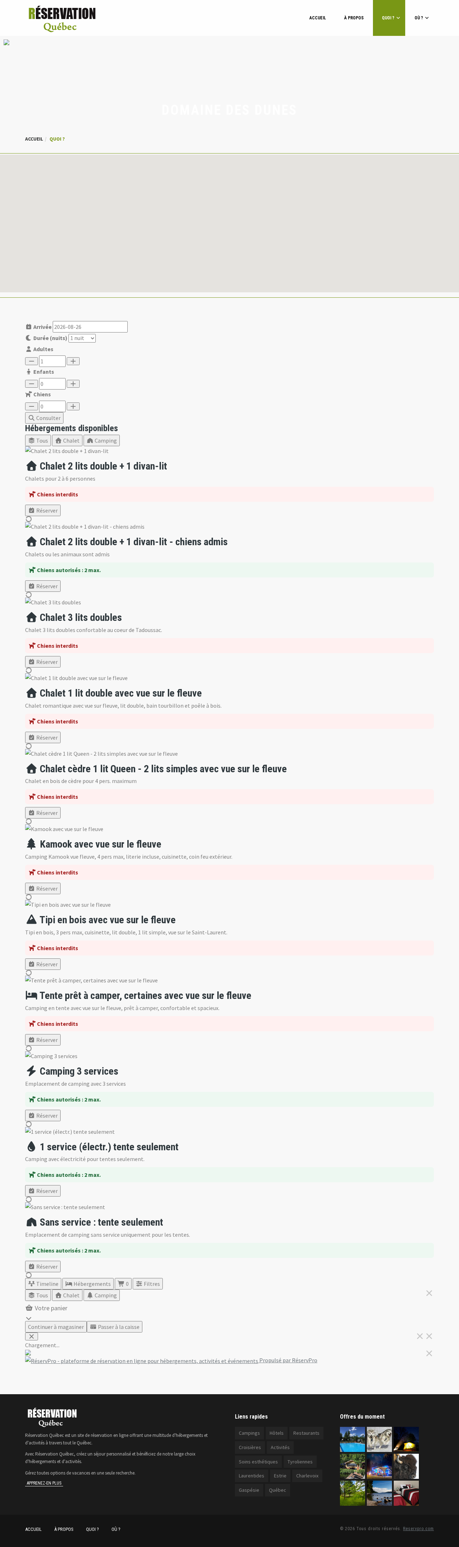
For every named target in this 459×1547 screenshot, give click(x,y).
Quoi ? (388, 17)
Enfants (43, 371)
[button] (229, 219)
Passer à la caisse (118, 1326)
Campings (249, 1433)
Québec (277, 1490)
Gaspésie (249, 1490)
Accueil (317, 17)
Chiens (41, 394)
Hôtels (277, 1433)
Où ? (419, 17)
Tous (41, 440)
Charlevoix (307, 1475)
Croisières (250, 1447)
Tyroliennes (300, 1461)
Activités (280, 1447)
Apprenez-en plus (44, 1483)
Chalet (71, 440)
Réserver (46, 510)
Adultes (42, 349)
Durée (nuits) (49, 337)
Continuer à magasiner (56, 1326)
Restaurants (306, 1433)
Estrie (280, 1475)
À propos (354, 17)
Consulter (48, 417)
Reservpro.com (418, 1528)
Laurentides (251, 1475)
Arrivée (42, 326)
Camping (105, 440)
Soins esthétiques (258, 1461)
